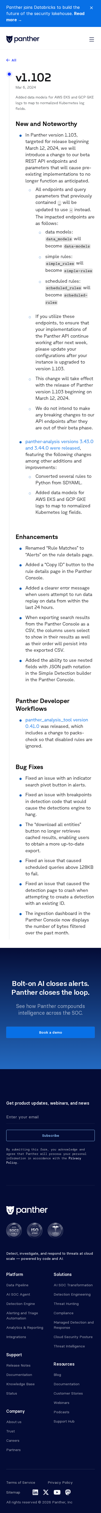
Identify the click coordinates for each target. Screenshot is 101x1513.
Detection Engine (20, 1303)
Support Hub (64, 1421)
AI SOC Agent (18, 1294)
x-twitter (46, 1492)
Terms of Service (20, 1482)
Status (11, 1393)
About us (13, 1421)
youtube (57, 1492)
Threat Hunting (66, 1303)
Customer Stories (68, 1393)
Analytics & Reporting (24, 1327)
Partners (13, 1449)
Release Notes (18, 1365)
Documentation (19, 1374)
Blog (57, 1374)
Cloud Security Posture (73, 1336)
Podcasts (61, 1412)
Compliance (64, 1313)
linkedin (35, 1492)
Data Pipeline (17, 1285)
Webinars (61, 1402)
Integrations (16, 1336)
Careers (12, 1440)
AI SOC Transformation (73, 1285)
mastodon (68, 1492)
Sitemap (13, 1492)
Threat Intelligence (69, 1346)
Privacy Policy (60, 1482)
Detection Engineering (72, 1294)
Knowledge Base (20, 1384)
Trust (10, 1431)
